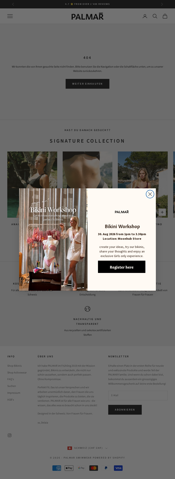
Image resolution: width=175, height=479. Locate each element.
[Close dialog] (150, 194)
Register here (122, 266)
